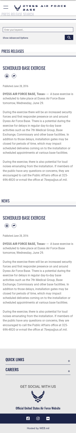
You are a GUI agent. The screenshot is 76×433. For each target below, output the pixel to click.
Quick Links (15, 359)
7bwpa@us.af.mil (55, 179)
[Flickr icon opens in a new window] (48, 418)
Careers (12, 369)
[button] (6, 8)
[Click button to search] (69, 37)
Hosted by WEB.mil (38, 428)
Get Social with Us (38, 386)
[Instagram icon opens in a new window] (38, 418)
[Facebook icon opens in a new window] (28, 418)
